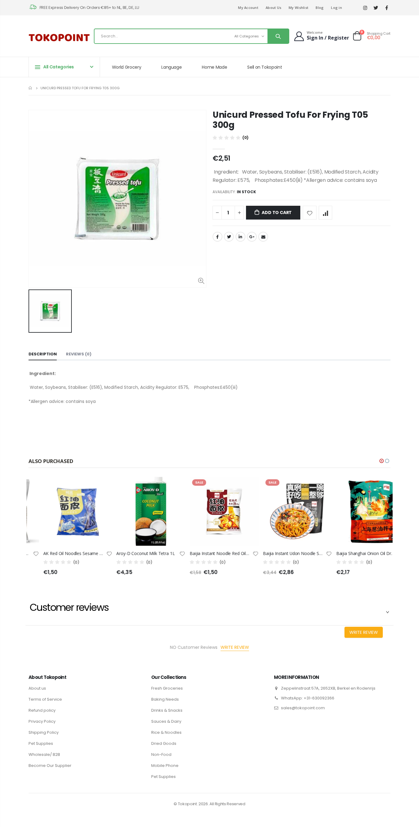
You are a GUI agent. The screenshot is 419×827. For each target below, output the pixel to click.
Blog (320, 7)
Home (31, 88)
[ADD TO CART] (87, 486)
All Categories (246, 36)
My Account (248, 7)
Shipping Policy (44, 732)
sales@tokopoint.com (303, 708)
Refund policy (42, 710)
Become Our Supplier (50, 765)
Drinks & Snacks (167, 710)
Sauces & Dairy (166, 721)
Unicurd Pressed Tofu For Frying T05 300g (290, 120)
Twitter (229, 237)
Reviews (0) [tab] (78, 354)
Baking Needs (165, 699)
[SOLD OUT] (160, 486)
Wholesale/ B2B (44, 754)
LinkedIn (240, 237)
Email (263, 237)
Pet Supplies (41, 743)
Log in (336, 7)
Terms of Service (45, 699)
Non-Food (161, 754)
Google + (252, 237)
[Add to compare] (326, 213)
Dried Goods (163, 743)
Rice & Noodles (166, 732)
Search (278, 36)
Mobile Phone (165, 765)
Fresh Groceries (167, 688)
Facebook (217, 237)
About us (37, 688)
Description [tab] (43, 354)
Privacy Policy (42, 721)
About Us (273, 7)
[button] (381, 461)
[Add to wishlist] (310, 213)
